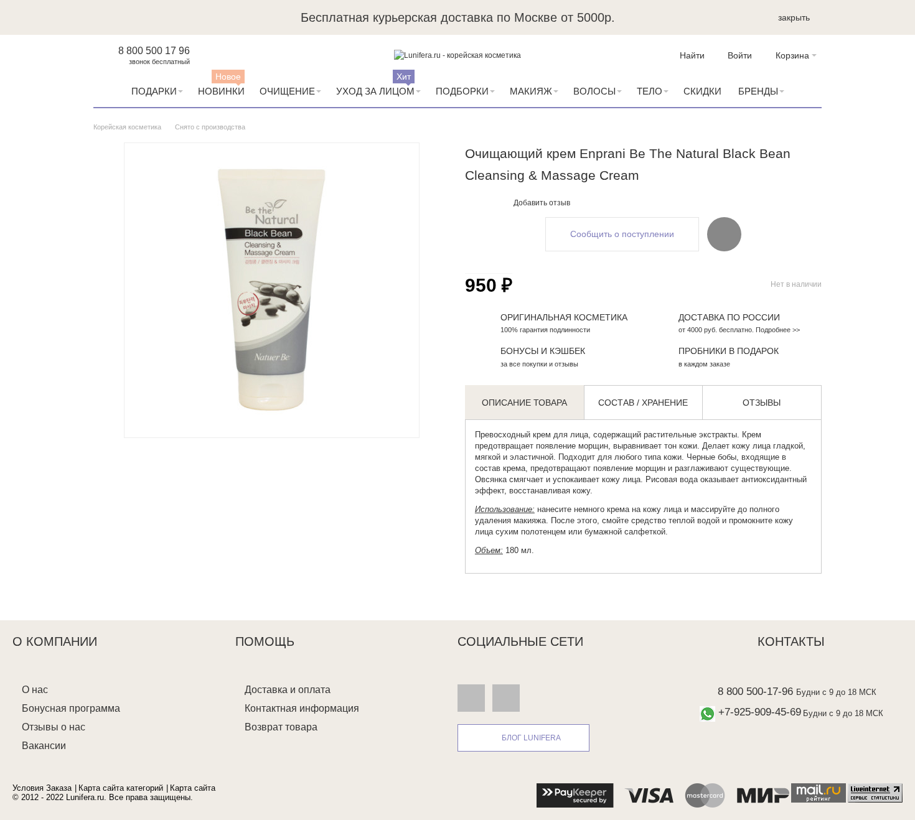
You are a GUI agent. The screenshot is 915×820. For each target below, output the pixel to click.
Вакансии (44, 745)
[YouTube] (506, 697)
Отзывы (762, 403)
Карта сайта (192, 788)
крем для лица (560, 434)
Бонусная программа (71, 708)
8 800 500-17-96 (755, 691)
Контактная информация (302, 708)
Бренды (758, 91)
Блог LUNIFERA (531, 738)
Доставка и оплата (288, 689)
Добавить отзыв (542, 202)
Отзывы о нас (53, 727)
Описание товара (524, 403)
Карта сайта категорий (120, 788)
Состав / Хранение (643, 403)
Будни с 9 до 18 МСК (836, 692)
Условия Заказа (42, 788)
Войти (740, 55)
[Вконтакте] (471, 697)
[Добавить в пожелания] (724, 234)
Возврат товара (281, 727)
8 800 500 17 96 (154, 50)
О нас (35, 689)
